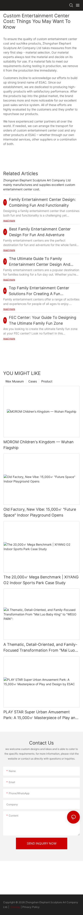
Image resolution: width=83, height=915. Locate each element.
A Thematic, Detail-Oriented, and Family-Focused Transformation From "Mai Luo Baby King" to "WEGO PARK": (40, 647)
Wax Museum (14, 381)
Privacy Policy (31, 907)
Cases (32, 381)
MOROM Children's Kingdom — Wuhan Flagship (38, 445)
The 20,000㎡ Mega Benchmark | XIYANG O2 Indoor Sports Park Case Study (41, 580)
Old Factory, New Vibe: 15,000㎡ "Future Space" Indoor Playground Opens (39, 512)
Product (46, 381)
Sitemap (15, 907)
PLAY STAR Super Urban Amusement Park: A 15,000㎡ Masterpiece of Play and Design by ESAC (40, 715)
